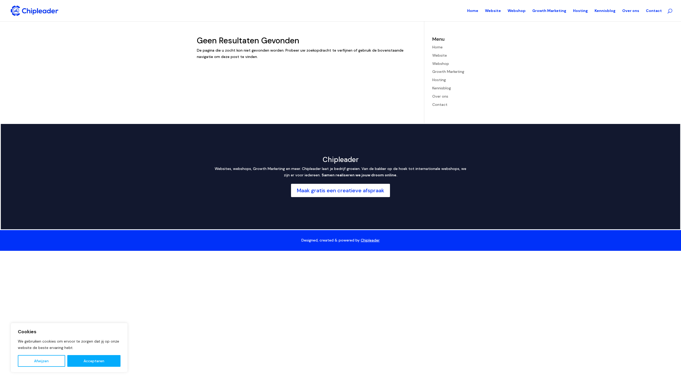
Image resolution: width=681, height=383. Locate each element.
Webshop (517, 11)
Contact (654, 11)
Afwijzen (41, 361)
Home (472, 11)
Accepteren (94, 361)
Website (493, 11)
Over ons (630, 11)
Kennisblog (605, 11)
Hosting (580, 11)
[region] (69, 347)
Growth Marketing (549, 11)
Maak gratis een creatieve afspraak (340, 190)
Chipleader (370, 240)
